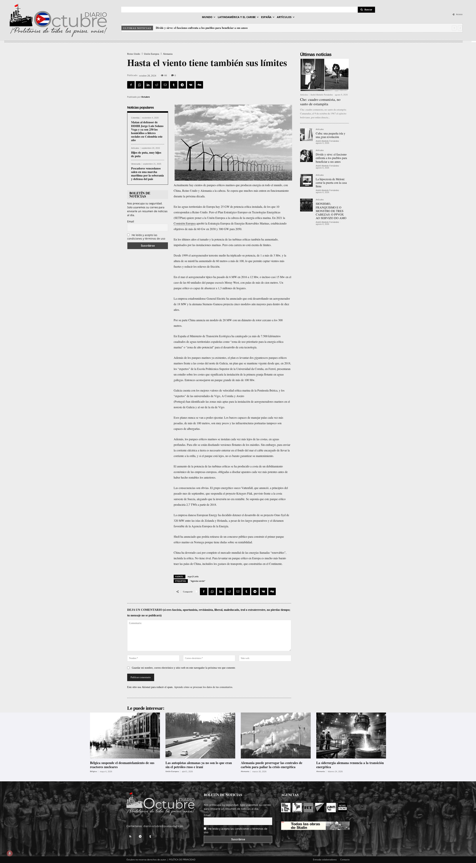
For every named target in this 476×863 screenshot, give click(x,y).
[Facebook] (131, 85)
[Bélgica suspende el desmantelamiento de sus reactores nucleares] (125, 736)
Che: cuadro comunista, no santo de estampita (320, 101)
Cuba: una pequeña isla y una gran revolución (330, 135)
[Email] (165, 85)
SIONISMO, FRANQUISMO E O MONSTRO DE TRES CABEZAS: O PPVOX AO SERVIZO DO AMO (331, 211)
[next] (460, 28)
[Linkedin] (148, 85)
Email (130, 221)
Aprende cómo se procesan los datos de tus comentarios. (203, 687)
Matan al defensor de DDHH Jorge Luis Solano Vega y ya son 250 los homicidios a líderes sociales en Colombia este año (147, 131)
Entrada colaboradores (325, 859)
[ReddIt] (156, 85)
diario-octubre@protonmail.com (163, 826)
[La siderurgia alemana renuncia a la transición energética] (351, 736)
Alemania (168, 54)
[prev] (454, 28)
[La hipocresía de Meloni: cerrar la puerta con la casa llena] (306, 180)
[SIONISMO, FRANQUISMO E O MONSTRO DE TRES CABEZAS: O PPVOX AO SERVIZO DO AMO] (306, 205)
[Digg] (199, 85)
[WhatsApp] (139, 85)
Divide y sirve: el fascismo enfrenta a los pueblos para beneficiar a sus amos (331, 157)
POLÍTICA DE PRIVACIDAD (182, 859)
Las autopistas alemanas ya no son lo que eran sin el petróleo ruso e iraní (198, 764)
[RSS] (130, 836)
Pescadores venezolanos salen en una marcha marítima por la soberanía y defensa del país (147, 173)
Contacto (345, 859)
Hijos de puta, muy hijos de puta (146, 154)
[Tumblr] (173, 85)
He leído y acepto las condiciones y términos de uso (146, 236)
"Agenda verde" (197, 581)
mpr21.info (193, 576)
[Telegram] (182, 85)
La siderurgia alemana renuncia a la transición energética (350, 764)
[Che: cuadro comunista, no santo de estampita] (324, 75)
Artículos (135, 148)
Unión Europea (151, 54)
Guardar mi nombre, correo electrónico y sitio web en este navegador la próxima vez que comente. (184, 667)
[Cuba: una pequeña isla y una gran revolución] (306, 134)
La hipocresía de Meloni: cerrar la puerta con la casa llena (191, 28)
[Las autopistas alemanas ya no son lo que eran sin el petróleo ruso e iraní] (200, 736)
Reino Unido (133, 54)
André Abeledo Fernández (321, 95)
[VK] (190, 85)
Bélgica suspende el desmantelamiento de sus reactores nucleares (122, 764)
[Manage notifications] (10, 853)
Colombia (135, 118)
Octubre (145, 96)
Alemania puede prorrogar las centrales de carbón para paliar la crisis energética (271, 764)
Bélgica (93, 771)
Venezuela (135, 164)
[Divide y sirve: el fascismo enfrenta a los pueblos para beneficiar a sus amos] (306, 155)
